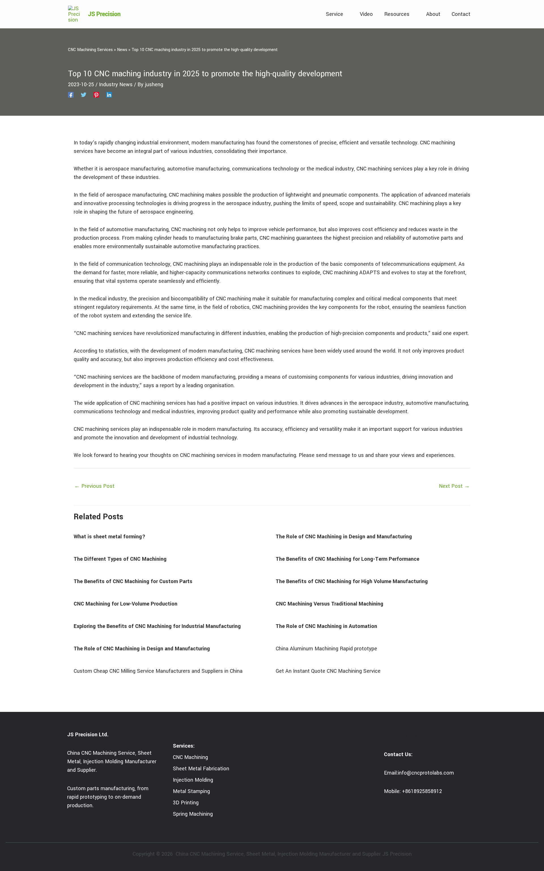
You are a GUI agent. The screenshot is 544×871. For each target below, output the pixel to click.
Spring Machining (193, 814)
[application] (345, 14)
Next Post (454, 486)
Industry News (116, 84)
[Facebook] (71, 94)
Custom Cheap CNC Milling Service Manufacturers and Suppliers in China (158, 671)
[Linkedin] (109, 94)
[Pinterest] (96, 94)
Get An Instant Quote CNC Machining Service (328, 671)
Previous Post (94, 486)
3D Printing (186, 802)
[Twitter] (83, 94)
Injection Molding (193, 780)
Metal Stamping (191, 791)
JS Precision (104, 14)
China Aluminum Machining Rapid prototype (326, 648)
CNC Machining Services (90, 50)
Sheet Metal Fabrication (201, 768)
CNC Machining (190, 757)
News (122, 50)
